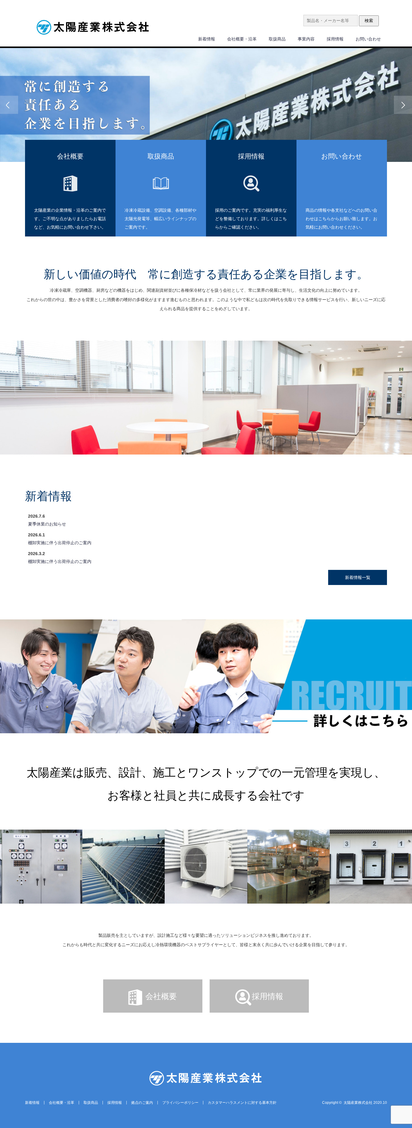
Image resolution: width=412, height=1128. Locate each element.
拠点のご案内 (142, 1102)
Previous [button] (9, 105)
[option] (206, 105)
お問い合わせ (368, 39)
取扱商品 (277, 39)
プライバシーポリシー (180, 1102)
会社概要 (161, 996)
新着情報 (206, 39)
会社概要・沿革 (242, 39)
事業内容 (306, 39)
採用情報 (335, 39)
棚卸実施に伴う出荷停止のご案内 (59, 542)
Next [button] (403, 105)
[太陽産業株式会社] (93, 28)
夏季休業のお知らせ (47, 524)
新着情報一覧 (357, 577)
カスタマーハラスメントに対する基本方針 (242, 1102)
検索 (369, 20)
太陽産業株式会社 (358, 1103)
